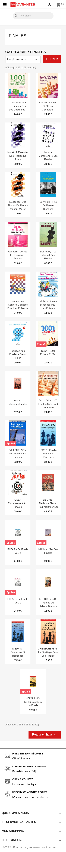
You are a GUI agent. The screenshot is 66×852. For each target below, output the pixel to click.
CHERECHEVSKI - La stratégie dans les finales (48, 652)
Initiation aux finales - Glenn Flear (17, 354)
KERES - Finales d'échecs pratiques (48, 454)
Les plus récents (23, 60)
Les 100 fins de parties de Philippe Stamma (48, 603)
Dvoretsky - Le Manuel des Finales (48, 255)
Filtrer (52, 59)
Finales (17, 35)
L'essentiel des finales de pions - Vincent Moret (18, 205)
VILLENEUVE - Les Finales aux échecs (18, 454)
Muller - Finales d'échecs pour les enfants (48, 305)
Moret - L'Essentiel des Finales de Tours (17, 156)
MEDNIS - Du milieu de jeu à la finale (33, 702)
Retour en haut (44, 735)
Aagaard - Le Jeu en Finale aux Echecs (17, 255)
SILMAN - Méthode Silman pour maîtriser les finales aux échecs (48, 506)
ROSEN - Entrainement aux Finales (18, 503)
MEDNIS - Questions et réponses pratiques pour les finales (18, 655)
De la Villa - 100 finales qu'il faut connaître (48, 404)
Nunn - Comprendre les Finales (48, 156)
